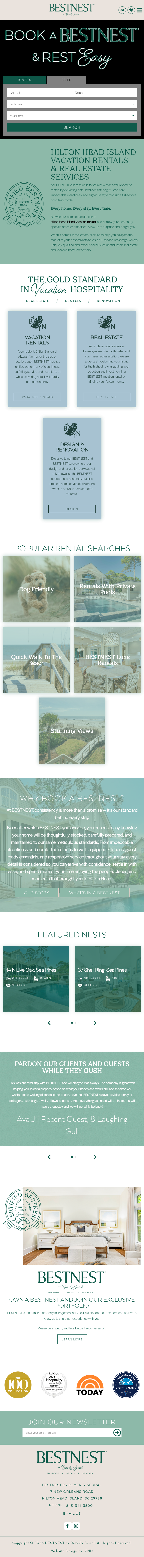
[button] (49, 1157)
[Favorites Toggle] (131, 10)
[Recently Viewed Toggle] (122, 10)
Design (72, 509)
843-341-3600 (79, 1505)
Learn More (72, 1339)
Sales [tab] (66, 79)
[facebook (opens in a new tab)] (68, 1526)
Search (72, 127)
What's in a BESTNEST (94, 892)
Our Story (36, 892)
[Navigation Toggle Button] (139, 10)
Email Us (72, 1513)
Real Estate (106, 397)
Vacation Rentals (37, 397)
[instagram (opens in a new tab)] (76, 1526)
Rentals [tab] (24, 79)
